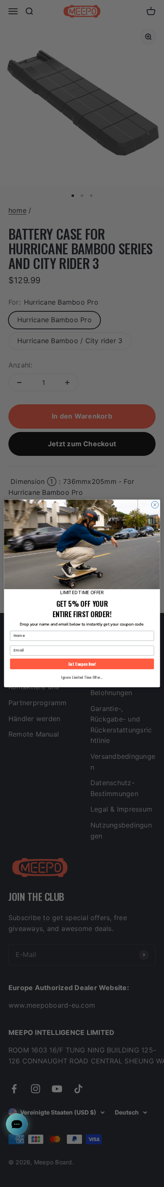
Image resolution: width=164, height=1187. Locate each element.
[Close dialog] (155, 505)
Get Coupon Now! (82, 664)
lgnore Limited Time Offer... (82, 677)
